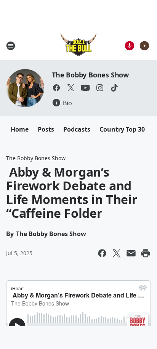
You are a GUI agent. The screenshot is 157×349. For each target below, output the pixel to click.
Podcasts (76, 129)
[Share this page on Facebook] (102, 253)
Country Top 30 (122, 129)
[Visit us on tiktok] (114, 87)
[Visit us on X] (70, 87)
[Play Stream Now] (144, 45)
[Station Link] (78, 45)
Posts (46, 129)
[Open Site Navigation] (10, 45)
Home (20, 129)
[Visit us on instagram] (99, 87)
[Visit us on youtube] (85, 87)
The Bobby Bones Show (90, 74)
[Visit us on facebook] (56, 87)
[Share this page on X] (116, 253)
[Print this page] (145, 253)
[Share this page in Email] (131, 253)
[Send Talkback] (129, 45)
